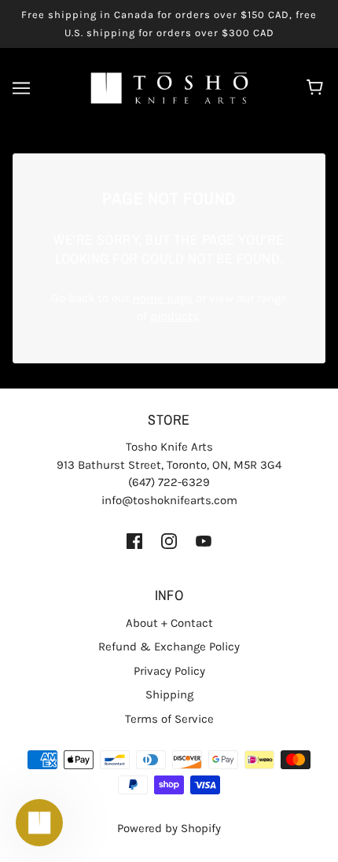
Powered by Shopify (169, 828)
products (174, 316)
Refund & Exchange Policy (169, 646)
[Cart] (317, 88)
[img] (134, 539)
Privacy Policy (169, 671)
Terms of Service (169, 719)
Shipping (169, 694)
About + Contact (169, 623)
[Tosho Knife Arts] (169, 87)
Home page (162, 298)
